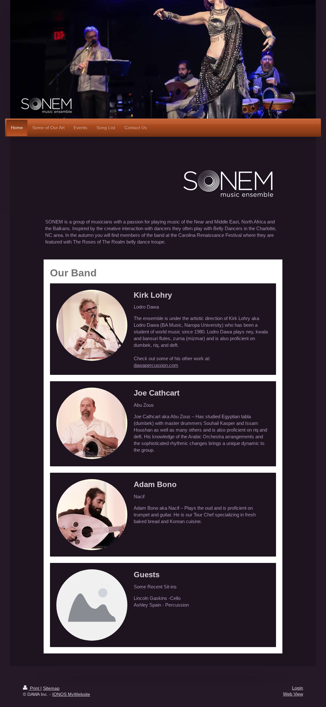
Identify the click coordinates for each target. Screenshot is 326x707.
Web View (293, 694)
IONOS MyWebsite (71, 694)
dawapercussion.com (156, 365)
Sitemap (51, 688)
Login (297, 688)
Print (34, 688)
